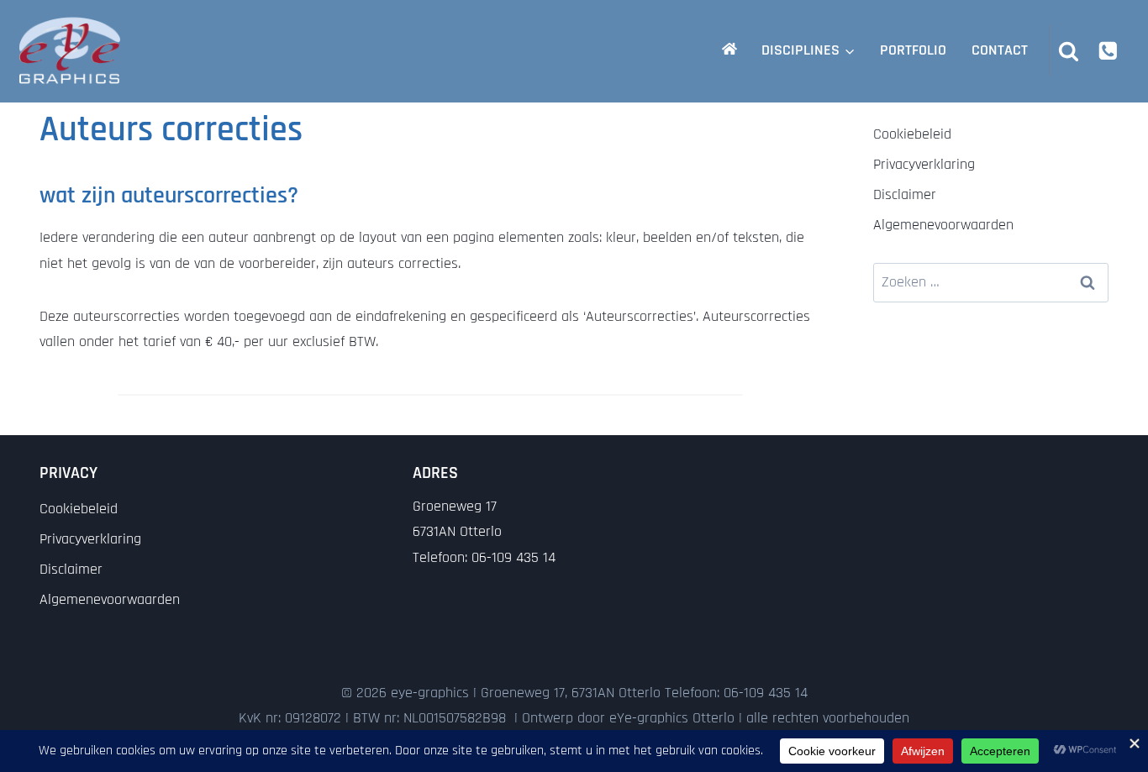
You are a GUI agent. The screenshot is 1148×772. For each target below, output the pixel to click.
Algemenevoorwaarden (943, 224)
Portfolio (913, 50)
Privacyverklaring (924, 164)
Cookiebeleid (912, 134)
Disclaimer (904, 194)
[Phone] (1108, 50)
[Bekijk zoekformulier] (1068, 50)
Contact (1000, 50)
